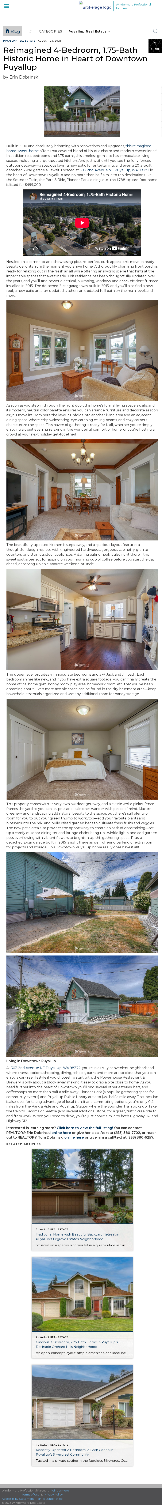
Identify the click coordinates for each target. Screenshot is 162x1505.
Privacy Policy (53, 1494)
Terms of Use (30, 1494)
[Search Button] (155, 31)
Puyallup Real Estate (19, 40)
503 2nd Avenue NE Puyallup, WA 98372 (114, 170)
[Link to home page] (95, 6)
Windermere (60, 1490)
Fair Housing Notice (49, 1498)
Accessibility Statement (18, 1498)
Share (155, 49)
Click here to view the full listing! (85, 1128)
